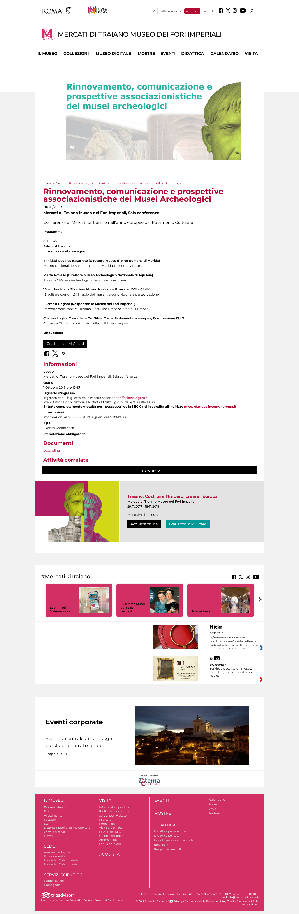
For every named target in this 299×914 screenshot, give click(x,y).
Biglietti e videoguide (114, 811)
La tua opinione (110, 844)
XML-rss (254, 904)
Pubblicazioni (54, 880)
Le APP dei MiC (110, 831)
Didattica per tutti (167, 835)
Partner (214, 813)
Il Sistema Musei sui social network (133, 607)
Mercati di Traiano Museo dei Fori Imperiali (140, 34)
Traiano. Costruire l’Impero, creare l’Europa (172, 496)
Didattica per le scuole (170, 831)
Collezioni (76, 53)
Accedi (209, 11)
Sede (49, 846)
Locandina (51, 450)
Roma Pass (107, 823)
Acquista (192, 11)
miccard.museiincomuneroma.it (210, 407)
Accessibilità (108, 839)
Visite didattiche (111, 827)
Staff (47, 823)
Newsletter (52, 835)
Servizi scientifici (64, 875)
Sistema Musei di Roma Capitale (67, 827)
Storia (48, 811)
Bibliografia (52, 885)
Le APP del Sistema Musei (60, 609)
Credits (231, 901)
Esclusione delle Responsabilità (205, 901)
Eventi (168, 53)
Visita (251, 53)
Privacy (178, 901)
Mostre (146, 53)
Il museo (47, 53)
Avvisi (213, 808)
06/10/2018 (234, 641)
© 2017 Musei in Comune (151, 901)
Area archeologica (57, 852)
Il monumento (54, 856)
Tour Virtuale (201, 611)
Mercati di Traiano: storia (61, 860)
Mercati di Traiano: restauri (63, 864)
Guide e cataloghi (112, 835)
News (213, 804)
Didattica (192, 53)
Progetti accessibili (167, 849)
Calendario (225, 53)
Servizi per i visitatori (113, 815)
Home (47, 183)
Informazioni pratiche (114, 807)
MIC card (105, 819)
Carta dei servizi (55, 831)
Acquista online (144, 524)
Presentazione (54, 807)
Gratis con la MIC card (65, 344)
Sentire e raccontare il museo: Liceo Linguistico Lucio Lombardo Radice (234, 672)
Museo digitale (113, 53)
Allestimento (53, 815)
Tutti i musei (168, 11)
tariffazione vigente (131, 398)
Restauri (50, 819)
